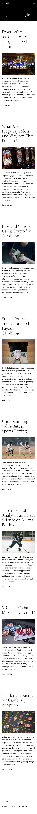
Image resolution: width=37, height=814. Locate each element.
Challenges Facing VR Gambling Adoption (18, 700)
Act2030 (5, 3)
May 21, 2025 (7, 586)
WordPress (22, 806)
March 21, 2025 (7, 769)
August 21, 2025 (8, 297)
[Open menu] (34, 3)
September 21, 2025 (9, 205)
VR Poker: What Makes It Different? (18, 610)
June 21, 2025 (7, 489)
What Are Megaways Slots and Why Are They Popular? (18, 133)
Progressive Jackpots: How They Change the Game (16, 39)
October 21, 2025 (8, 105)
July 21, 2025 (6, 400)
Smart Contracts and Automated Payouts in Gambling (16, 325)
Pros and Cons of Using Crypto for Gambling (16, 231)
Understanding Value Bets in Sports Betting (15, 426)
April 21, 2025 (7, 674)
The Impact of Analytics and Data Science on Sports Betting (18, 517)
